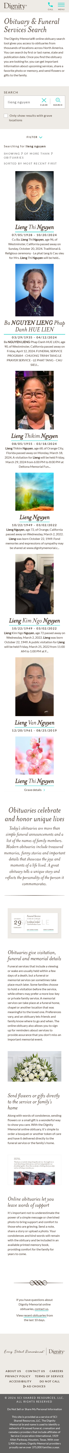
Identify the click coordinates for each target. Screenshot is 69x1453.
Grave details (33, 790)
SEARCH (11, 92)
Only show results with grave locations (30, 118)
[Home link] (15, 6)
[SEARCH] (58, 100)
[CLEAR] (44, 100)
